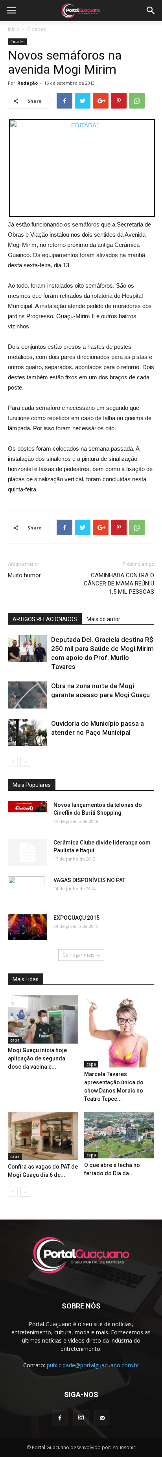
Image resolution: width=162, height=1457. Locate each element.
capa (15, 1040)
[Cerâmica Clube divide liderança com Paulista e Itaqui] (27, 852)
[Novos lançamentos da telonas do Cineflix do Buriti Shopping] (27, 806)
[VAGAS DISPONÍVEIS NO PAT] (26, 890)
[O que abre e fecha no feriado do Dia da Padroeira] (119, 1135)
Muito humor (24, 575)
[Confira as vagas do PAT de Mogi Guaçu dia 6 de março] (43, 1136)
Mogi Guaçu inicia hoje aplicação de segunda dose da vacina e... (37, 1058)
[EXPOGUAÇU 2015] (27, 927)
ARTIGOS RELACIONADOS (45, 619)
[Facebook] (60, 1418)
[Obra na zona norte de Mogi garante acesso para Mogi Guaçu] (27, 695)
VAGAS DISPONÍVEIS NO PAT (89, 880)
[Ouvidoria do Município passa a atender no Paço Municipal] (27, 732)
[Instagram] (81, 1418)
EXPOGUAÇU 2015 (76, 918)
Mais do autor (103, 619)
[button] (151, 10)
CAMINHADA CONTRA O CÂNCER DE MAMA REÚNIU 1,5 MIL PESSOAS (119, 583)
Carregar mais (78, 954)
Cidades (36, 29)
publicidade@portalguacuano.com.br (93, 1365)
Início (14, 29)
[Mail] (102, 1418)
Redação (27, 83)
